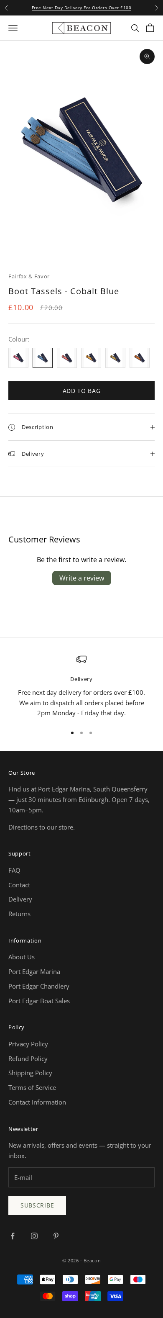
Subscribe (37, 1205)
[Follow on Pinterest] (56, 1236)
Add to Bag (82, 391)
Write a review (81, 578)
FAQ (14, 870)
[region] (81, 686)
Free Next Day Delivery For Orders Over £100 (82, 7)
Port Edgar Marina (34, 971)
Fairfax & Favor (29, 276)
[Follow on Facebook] (12, 1236)
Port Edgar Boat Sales (39, 1001)
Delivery (20, 899)
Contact (19, 885)
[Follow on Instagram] (34, 1236)
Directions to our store (40, 827)
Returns (19, 913)
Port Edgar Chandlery (38, 986)
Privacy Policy (28, 1044)
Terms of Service (32, 1087)
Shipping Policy (30, 1073)
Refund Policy (28, 1058)
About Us (21, 957)
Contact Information (37, 1102)
